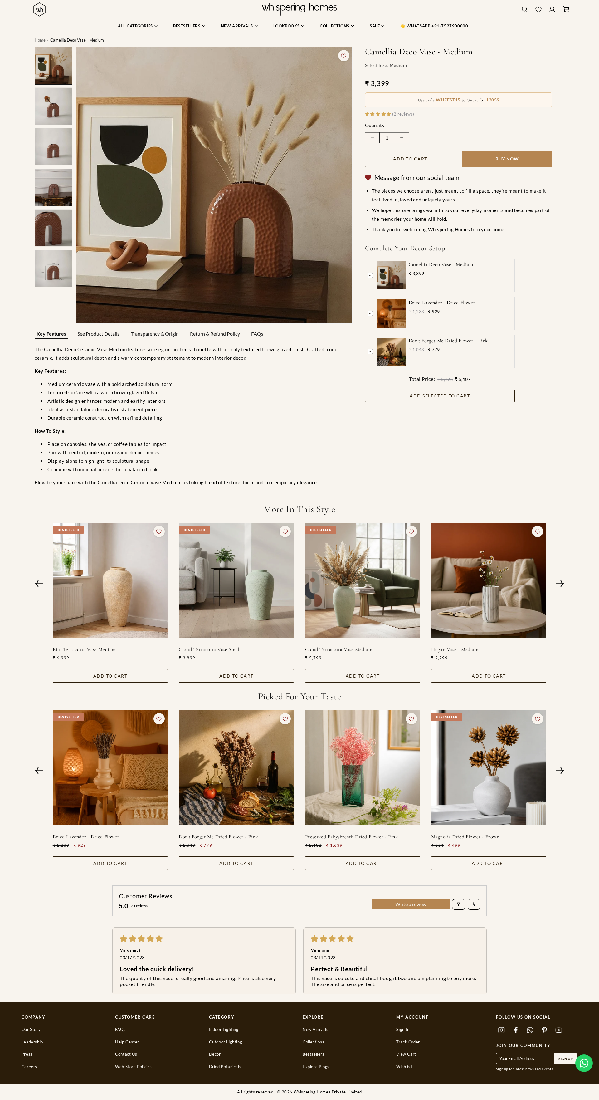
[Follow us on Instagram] (501, 1030)
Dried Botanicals (225, 1066)
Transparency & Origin (155, 334)
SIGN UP (565, 1059)
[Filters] (458, 904)
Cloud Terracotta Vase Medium (339, 649)
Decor (215, 1054)
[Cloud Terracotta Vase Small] (236, 580)
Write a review (410, 904)
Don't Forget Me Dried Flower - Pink (448, 341)
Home (40, 39)
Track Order (408, 1042)
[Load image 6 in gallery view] (53, 268)
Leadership (32, 1042)
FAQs (257, 334)
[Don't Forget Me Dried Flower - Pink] (236, 767)
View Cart (406, 1054)
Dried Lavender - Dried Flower (442, 302)
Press (27, 1054)
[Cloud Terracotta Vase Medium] (362, 580)
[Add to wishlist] (343, 55)
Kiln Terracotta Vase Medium (84, 649)
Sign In (402, 1029)
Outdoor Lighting (225, 1042)
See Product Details (98, 334)
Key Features (51, 334)
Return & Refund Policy (215, 334)
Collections (313, 1042)
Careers (29, 1066)
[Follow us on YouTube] (559, 1030)
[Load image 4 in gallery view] (53, 187)
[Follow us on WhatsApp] (530, 1030)
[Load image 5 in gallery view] (53, 228)
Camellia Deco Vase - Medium (441, 264)
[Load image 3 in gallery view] (53, 146)
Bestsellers (313, 1054)
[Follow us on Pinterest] (544, 1030)
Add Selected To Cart (440, 395)
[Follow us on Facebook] (516, 1030)
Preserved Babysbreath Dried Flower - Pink (351, 837)
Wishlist (404, 1066)
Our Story (31, 1029)
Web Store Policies (133, 1066)
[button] (584, 1063)
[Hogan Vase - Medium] (488, 580)
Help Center (127, 1042)
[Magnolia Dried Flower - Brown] (488, 767)
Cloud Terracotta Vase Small (210, 649)
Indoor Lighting (224, 1029)
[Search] (525, 9)
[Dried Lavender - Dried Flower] (110, 767)
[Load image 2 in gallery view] (53, 106)
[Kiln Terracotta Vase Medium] (110, 580)
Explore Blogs (316, 1066)
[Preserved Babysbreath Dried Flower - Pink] (362, 767)
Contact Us (126, 1054)
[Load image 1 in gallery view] (53, 65)
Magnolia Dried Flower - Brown (465, 837)
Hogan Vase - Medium (454, 649)
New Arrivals (315, 1029)
